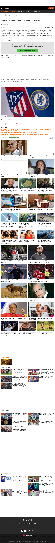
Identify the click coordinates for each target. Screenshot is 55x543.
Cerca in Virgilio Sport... (26, 524)
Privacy (23, 539)
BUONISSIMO (51, 536)
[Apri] (1, 8)
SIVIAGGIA (42, 536)
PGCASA (23, 536)
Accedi (51, 8)
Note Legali (19, 539)
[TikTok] (29, 531)
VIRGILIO (6, 536)
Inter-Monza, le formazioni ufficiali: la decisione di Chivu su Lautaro (19, 132)
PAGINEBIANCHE (29, 536)
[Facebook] (22, 531)
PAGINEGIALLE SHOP (18, 536)
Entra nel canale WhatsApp (28, 50)
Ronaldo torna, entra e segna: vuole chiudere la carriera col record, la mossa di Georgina (25, 134)
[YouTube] (25, 531)
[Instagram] (32, 531)
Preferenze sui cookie (36, 539)
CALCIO (4, 18)
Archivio (41, 527)
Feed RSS (36, 527)
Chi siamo (13, 539)
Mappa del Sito (30, 527)
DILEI (38, 536)
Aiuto (42, 539)
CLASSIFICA (29, 11)
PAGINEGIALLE (11, 536)
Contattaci (23, 527)
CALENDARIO (20, 11)
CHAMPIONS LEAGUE (12, 18)
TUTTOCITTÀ (35, 536)
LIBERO (2, 536)
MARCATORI (37, 11)
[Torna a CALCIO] (1, 11)
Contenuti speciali (16, 527)
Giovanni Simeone (6, 120)
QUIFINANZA (46, 536)
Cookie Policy (28, 539)
